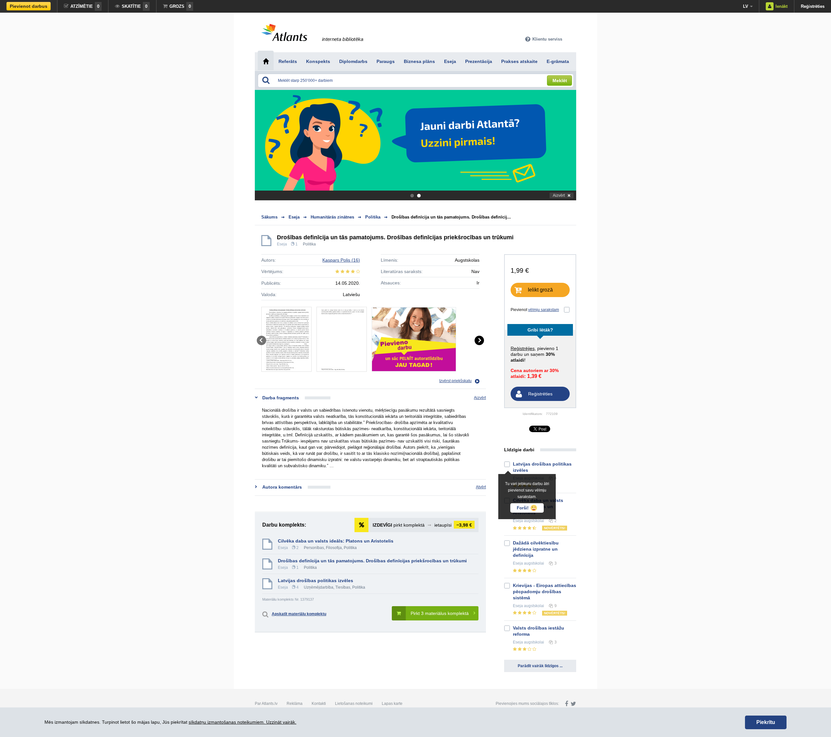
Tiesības (342, 587)
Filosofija (334, 547)
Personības (314, 547)
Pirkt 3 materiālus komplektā (440, 613)
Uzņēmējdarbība (318, 587)
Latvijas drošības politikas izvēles (315, 580)
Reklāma (295, 703)
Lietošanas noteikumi (354, 703)
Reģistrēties (813, 6)
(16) (341, 260)
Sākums (269, 217)
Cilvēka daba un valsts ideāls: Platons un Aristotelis (335, 540)
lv (745, 6)
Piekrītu (765, 722)
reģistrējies (523, 348)
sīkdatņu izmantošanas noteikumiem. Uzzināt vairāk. (242, 722)
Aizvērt (559, 195)
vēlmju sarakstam (543, 309)
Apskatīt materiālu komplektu (299, 614)
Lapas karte (392, 703)
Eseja (282, 244)
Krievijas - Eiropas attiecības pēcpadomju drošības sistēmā (544, 591)
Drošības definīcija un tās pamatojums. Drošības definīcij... (451, 217)
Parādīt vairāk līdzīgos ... (540, 666)
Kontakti (319, 703)
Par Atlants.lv (266, 703)
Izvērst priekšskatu (455, 381)
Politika (309, 244)
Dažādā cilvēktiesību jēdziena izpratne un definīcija (536, 549)
